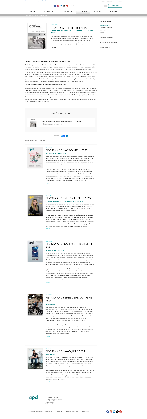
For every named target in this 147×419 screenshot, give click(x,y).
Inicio (26, 15)
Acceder (103, 1)
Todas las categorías (105, 25)
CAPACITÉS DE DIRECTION (106, 27)
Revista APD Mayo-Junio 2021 (65, 351)
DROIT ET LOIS (103, 30)
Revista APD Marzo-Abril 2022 (67, 150)
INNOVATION (103, 35)
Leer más (48, 183)
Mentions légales (85, 411)
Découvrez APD (49, 11)
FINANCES (102, 32)
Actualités (97, 11)
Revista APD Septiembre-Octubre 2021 (69, 299)
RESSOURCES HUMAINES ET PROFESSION (109, 45)
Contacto (120, 1)
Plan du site (59, 411)
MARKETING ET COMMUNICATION (107, 40)
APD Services (68, 11)
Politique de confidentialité (72, 411)
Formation (32, 11)
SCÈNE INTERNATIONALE (105, 47)
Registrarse (109, 1)
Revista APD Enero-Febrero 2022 (68, 198)
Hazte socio (115, 6)
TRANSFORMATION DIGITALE (106, 50)
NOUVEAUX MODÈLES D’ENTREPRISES (108, 42)
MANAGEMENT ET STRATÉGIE (106, 37)
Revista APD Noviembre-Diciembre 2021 (69, 245)
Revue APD (83, 11)
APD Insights (113, 11)
